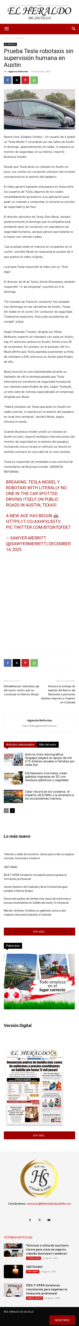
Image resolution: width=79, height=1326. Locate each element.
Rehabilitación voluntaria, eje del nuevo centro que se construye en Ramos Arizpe (21, 690)
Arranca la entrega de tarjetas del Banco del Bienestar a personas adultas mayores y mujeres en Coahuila (58, 694)
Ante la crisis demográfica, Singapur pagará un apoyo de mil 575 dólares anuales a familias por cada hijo (50, 759)
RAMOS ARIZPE (34, 1298)
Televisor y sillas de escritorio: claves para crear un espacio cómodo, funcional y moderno (39, 856)
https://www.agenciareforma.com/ (39, 725)
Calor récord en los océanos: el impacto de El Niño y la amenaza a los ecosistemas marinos (49, 795)
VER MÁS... (39, 931)
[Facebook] (8, 80)
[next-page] (12, 810)
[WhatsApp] (34, 80)
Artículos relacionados (20, 744)
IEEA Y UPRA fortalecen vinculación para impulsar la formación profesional (35, 876)
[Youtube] (49, 1220)
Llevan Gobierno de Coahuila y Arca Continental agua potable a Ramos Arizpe (35, 888)
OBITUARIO (11, 867)
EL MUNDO (19, 38)
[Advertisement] (39, 606)
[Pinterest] (25, 80)
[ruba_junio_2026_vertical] (39, 1008)
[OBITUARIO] (13, 1271)
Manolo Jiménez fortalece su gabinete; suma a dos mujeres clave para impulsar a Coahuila (35, 912)
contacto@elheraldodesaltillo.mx (48, 1203)
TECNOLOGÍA (33, 1258)
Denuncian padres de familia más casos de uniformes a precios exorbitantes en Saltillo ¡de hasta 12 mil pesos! (37, 900)
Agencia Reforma (18, 71)
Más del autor (47, 744)
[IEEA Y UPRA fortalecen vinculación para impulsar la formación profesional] (13, 1290)
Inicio (7, 38)
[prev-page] (6, 810)
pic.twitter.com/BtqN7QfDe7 (38, 527)
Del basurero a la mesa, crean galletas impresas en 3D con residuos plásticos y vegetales (47, 776)
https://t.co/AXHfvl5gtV (33, 521)
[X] (16, 80)
